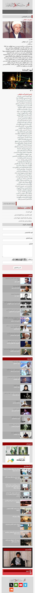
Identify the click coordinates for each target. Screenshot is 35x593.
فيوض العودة (17, 385)
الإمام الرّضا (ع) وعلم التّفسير (13, 333)
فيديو (27, 549)
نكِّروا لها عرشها (16, 286)
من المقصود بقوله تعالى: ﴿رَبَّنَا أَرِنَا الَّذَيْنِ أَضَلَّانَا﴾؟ (12, 318)
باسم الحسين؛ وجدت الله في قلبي (12, 393)
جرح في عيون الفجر (15, 417)
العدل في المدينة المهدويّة (14, 341)
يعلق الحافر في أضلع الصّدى (13, 377)
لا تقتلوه (18, 401)
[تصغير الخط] (32, 91)
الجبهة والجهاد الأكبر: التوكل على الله (12, 349)
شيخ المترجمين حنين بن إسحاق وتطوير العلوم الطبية (13, 326)
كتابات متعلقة (24, 208)
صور (27, 571)
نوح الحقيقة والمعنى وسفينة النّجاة (12, 302)
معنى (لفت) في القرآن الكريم (13, 310)
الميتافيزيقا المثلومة (15, 294)
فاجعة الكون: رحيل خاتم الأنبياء (13, 369)
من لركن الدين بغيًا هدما (14, 425)
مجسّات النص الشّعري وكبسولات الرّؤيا (12, 279)
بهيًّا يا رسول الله (16, 362)
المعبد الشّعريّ (16, 409)
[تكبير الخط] (30, 91)
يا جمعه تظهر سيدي (15, 433)
